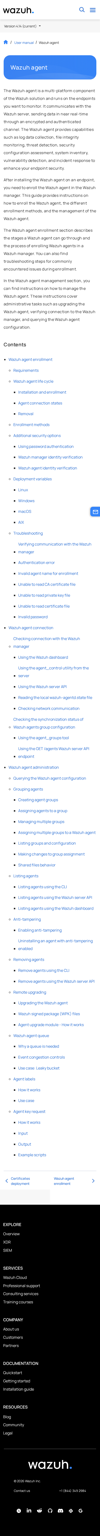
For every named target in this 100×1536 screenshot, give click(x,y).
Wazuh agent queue (31, 1035)
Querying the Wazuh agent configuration (49, 778)
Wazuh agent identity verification (47, 468)
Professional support (21, 1285)
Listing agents (25, 876)
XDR (7, 1242)
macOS (24, 511)
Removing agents (28, 959)
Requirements (26, 370)
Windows (26, 500)
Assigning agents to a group (42, 810)
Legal (8, 1433)
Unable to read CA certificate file (46, 584)
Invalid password (33, 616)
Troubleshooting (28, 533)
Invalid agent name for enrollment (48, 573)
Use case (26, 1100)
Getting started (16, 1381)
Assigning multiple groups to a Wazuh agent (57, 832)
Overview (11, 1233)
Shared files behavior (37, 865)
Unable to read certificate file (44, 606)
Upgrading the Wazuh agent (43, 1003)
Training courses (18, 1302)
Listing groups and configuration (47, 843)
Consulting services (20, 1293)
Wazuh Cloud (15, 1277)
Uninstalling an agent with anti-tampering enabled (55, 944)
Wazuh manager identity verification (50, 457)
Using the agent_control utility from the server (53, 671)
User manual (24, 42)
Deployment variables (32, 479)
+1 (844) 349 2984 (72, 1490)
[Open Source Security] (50, 1466)
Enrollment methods (31, 424)
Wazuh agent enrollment (30, 359)
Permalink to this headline (51, 67)
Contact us (22, 1490)
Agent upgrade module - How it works (51, 1024)
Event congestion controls (41, 1057)
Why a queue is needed (38, 1046)
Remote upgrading (29, 992)
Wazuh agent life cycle (33, 381)
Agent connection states (40, 403)
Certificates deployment (20, 1181)
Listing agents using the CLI (42, 886)
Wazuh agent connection (30, 627)
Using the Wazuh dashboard (43, 657)
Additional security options (37, 435)
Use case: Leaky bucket (38, 1068)
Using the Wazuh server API (42, 686)
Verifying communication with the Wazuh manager (55, 547)
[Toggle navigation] (92, 9)
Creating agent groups (38, 799)
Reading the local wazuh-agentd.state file (55, 697)
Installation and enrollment (42, 392)
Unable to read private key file (44, 595)
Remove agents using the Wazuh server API (56, 981)
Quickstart (12, 1372)
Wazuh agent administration (33, 767)
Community (13, 1424)
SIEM (7, 1250)
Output (24, 1144)
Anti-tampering (27, 919)
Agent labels (24, 1079)
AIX (21, 522)
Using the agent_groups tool (43, 737)
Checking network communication (49, 708)
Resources (15, 1407)
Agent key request (29, 1111)
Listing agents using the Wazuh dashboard (55, 908)
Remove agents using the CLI (43, 970)
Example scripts (32, 1154)
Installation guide (18, 1389)
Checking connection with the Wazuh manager (46, 642)
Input (23, 1133)
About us (11, 1329)
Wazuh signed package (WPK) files (49, 1013)
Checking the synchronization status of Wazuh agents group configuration (48, 723)
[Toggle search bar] (81, 9)
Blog (7, 1416)
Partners (11, 1345)
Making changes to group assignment (51, 854)
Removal (25, 413)
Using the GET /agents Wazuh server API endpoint (53, 752)
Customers (13, 1337)
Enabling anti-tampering (40, 930)
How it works (29, 1090)
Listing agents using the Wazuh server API (55, 897)
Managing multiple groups (41, 821)
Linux (23, 489)
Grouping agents (28, 789)
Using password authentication (46, 446)
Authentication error (36, 562)
